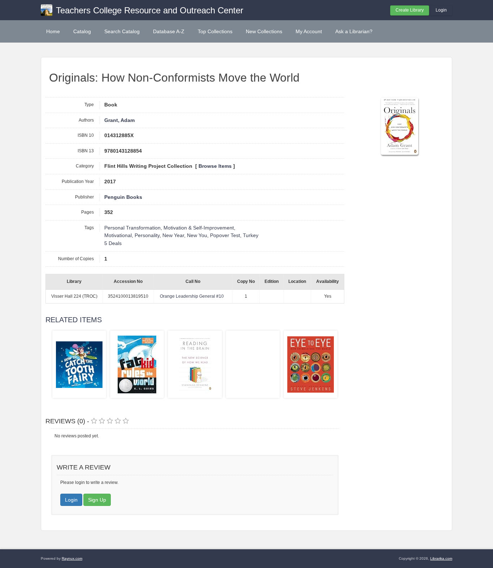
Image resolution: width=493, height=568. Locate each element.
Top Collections (215, 31)
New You (197, 235)
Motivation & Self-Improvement (198, 228)
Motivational (118, 235)
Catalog (82, 31)
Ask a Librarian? (353, 31)
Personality (147, 235)
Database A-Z (168, 31)
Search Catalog (122, 31)
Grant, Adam (119, 120)
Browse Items (215, 166)
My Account (309, 31)
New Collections (264, 31)
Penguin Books (123, 197)
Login (441, 10)
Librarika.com (441, 558)
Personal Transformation (132, 228)
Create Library (410, 10)
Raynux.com (72, 558)
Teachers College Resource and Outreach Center (149, 10)
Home (53, 31)
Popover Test (225, 235)
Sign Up (97, 500)
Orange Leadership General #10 (192, 296)
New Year (173, 235)
